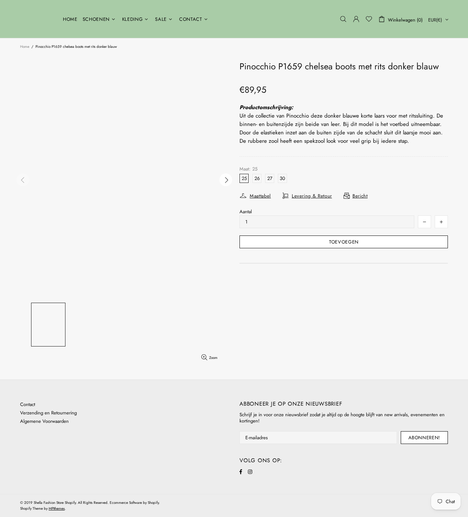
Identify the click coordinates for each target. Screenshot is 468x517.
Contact (27, 404)
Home (24, 46)
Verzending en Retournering (48, 413)
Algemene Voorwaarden (44, 421)
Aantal (245, 211)
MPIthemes (57, 508)
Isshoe (37, 19)
